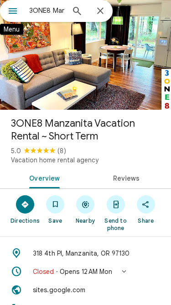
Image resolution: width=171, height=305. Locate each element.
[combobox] (46, 10)
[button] (85, 271)
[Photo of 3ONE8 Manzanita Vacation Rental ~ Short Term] (85, 55)
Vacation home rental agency (54, 160)
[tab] (43, 177)
